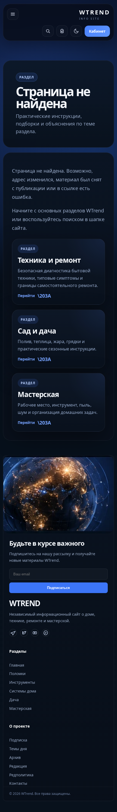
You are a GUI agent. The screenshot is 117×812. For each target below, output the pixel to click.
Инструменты (22, 682)
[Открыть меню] (13, 14)
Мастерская (20, 708)
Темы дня (18, 748)
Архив (15, 757)
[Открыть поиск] (48, 31)
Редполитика (21, 774)
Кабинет (97, 31)
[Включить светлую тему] (76, 31)
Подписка (18, 740)
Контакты (18, 783)
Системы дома (22, 691)
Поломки (17, 673)
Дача (14, 699)
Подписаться (58, 588)
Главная (16, 665)
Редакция (18, 766)
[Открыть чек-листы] (62, 31)
